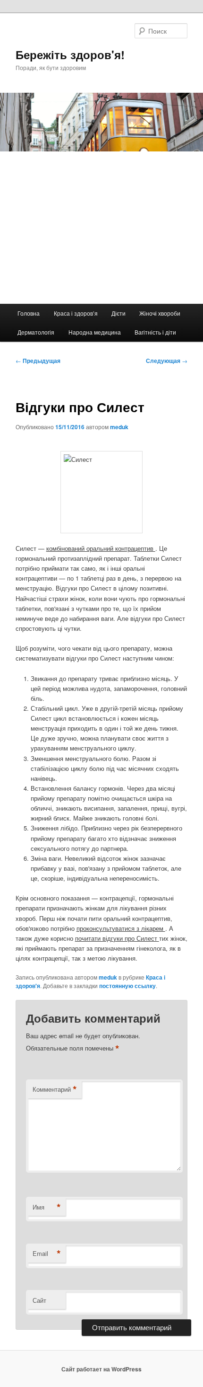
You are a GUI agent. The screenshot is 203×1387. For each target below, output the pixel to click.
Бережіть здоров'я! (70, 54)
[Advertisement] (101, 227)
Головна (28, 313)
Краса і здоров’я (76, 313)
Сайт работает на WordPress (101, 1369)
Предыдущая (38, 360)
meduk (119, 427)
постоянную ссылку (127, 985)
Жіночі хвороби (159, 313)
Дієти (118, 313)
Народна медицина (94, 332)
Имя (47, 1207)
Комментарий (55, 1089)
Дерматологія (35, 332)
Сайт (39, 1300)
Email (47, 1253)
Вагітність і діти (155, 332)
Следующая (166, 360)
